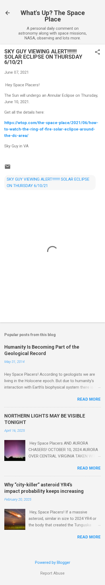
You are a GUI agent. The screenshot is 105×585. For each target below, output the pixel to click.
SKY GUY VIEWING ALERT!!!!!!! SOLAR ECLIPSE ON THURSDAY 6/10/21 (48, 182)
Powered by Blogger (52, 562)
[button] (97, 52)
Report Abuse (52, 573)
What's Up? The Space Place (52, 16)
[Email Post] (7, 168)
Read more (89, 399)
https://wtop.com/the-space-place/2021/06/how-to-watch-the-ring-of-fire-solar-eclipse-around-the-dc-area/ (51, 129)
